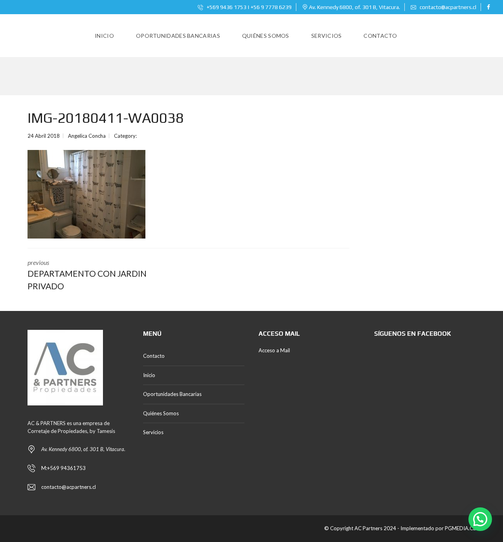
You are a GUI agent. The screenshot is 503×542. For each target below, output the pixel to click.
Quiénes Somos (161, 413)
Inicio (149, 375)
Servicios (153, 432)
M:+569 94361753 (63, 468)
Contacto (154, 356)
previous (87, 275)
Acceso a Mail (274, 350)
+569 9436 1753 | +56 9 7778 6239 (249, 7)
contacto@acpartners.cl (448, 7)
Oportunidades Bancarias (172, 394)
